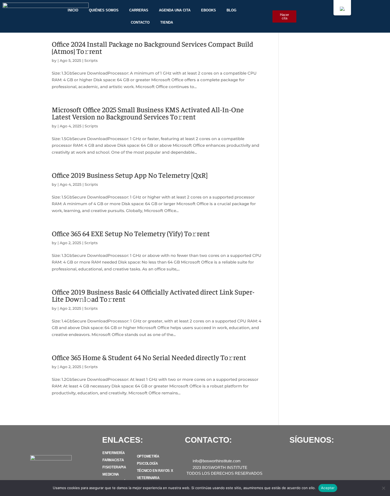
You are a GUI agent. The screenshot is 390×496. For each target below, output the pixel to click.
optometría (148, 456)
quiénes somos (104, 10)
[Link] (340, 454)
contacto (140, 22)
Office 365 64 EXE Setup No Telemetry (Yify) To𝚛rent (131, 233)
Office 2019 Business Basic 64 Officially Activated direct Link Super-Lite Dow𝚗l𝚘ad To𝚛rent (153, 295)
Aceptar (328, 488)
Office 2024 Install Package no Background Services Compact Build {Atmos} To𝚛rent (152, 47)
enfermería (113, 453)
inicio (73, 10)
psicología (147, 463)
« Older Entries (66, 415)
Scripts (91, 60)
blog (231, 10)
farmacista (113, 460)
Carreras (138, 10)
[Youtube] (316, 454)
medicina (110, 474)
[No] (383, 488)
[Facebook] (292, 454)
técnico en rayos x (155, 471)
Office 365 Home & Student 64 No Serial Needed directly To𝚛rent (149, 357)
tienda (166, 22)
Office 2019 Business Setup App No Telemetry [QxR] (130, 174)
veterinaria (148, 478)
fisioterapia (114, 467)
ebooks (208, 10)
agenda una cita (174, 10)
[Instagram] (304, 454)
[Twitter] (328, 454)
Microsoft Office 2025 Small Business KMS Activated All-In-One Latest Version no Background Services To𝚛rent (148, 113)
